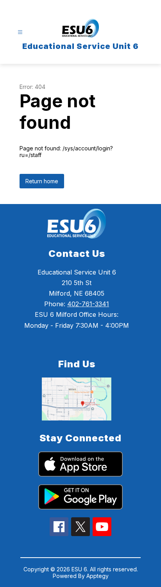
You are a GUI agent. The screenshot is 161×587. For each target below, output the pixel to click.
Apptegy (97, 576)
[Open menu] (20, 32)
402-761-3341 (88, 304)
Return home (41, 181)
